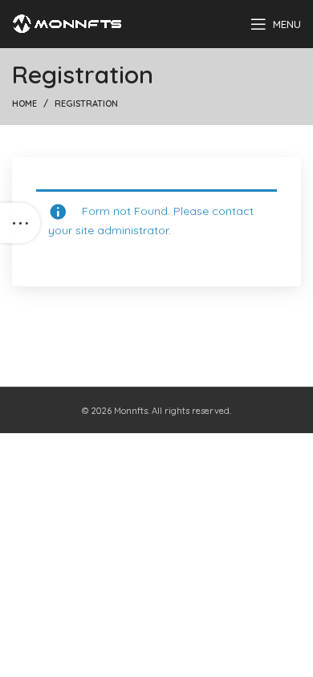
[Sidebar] (20, 223)
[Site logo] (67, 23)
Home (24, 103)
